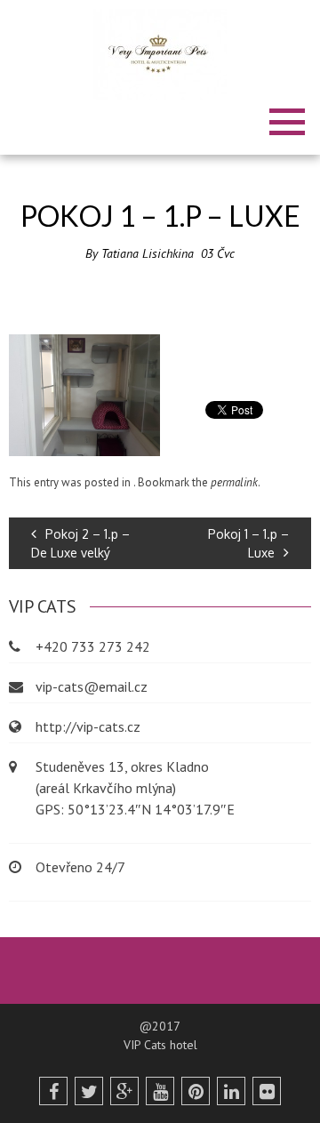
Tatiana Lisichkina (147, 253)
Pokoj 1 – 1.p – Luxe (248, 543)
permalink (234, 482)
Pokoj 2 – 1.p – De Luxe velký (80, 543)
